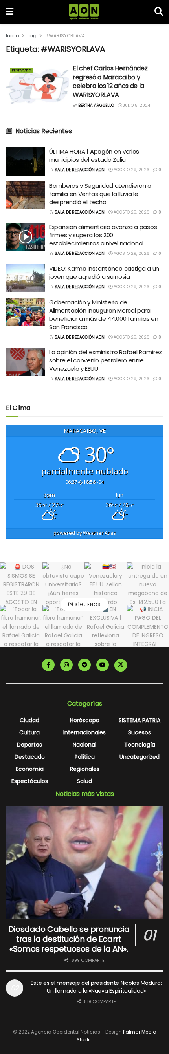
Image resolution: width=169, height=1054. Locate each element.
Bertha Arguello (96, 105)
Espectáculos (29, 781)
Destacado (21, 70)
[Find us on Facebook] (48, 665)
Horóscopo (84, 720)
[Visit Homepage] (84, 12)
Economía (30, 769)
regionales (84, 769)
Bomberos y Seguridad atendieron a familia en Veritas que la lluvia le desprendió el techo (100, 193)
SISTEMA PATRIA (139, 720)
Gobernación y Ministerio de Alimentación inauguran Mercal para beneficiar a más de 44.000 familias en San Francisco (103, 314)
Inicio (12, 35)
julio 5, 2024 (136, 105)
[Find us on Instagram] (66, 665)
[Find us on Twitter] (120, 665)
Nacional (84, 744)
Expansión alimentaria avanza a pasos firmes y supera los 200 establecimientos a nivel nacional (103, 235)
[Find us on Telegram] (84, 665)
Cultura (29, 732)
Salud (84, 781)
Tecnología (139, 744)
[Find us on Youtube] (102, 665)
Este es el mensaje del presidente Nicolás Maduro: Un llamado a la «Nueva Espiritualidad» (96, 987)
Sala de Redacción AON (80, 170)
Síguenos (87, 604)
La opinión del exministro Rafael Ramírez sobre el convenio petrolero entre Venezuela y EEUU (105, 360)
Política (85, 757)
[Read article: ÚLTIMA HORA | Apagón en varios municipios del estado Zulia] (25, 161)
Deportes (29, 744)
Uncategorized (139, 757)
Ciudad (29, 720)
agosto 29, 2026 (130, 170)
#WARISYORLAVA (64, 35)
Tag (32, 35)
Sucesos (139, 732)
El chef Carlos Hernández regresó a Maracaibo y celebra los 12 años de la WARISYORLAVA (110, 81)
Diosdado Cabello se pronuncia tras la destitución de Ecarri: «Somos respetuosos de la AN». (68, 939)
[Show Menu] (9, 12)
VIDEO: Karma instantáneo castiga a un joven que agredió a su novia (104, 272)
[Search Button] (158, 12)
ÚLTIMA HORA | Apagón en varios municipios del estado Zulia (94, 155)
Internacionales (84, 732)
